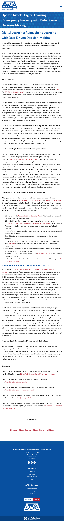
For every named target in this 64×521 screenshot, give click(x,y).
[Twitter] (29, 462)
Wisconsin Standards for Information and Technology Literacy (29, 223)
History (32, 479)
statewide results (24, 200)
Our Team (32, 474)
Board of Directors (32, 476)
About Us (32, 471)
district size (57, 200)
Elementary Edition (17, 430)
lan (57, 90)
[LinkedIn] (35, 462)
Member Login (32, 491)
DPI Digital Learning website (15, 92)
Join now (28, 499)
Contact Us (32, 493)
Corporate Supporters (32, 488)
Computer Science (43, 254)
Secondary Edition (31, 430)
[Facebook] (32, 462)
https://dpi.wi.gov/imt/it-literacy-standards (31, 398)
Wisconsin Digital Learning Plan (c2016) (23, 159)
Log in (37, 499)
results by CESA (36, 200)
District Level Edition (46, 430)
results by (49, 200)
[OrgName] (9, 6)
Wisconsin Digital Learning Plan (29, 216)
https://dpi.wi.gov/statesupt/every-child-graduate (38, 374)
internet (12, 244)
